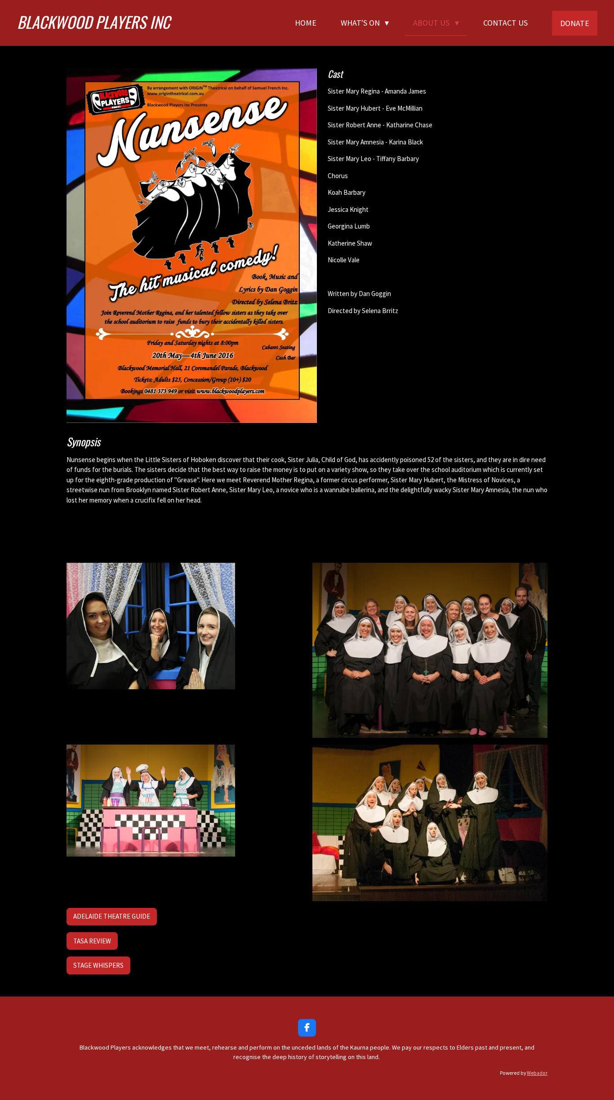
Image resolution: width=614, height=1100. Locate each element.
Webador (537, 1073)
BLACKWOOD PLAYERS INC (93, 21)
